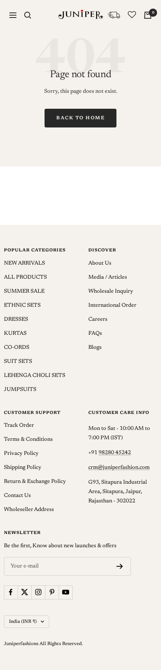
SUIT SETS (18, 361)
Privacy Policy (21, 453)
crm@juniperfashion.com (119, 467)
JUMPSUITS (20, 389)
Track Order (19, 425)
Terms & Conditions (28, 439)
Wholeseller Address (29, 510)
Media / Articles (107, 277)
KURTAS (15, 333)
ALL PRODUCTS (25, 277)
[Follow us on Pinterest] (52, 592)
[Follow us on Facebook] (11, 592)
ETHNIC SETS (22, 305)
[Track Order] (114, 15)
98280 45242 (114, 453)
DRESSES (16, 319)
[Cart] (148, 15)
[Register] (119, 566)
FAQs (95, 333)
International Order (112, 305)
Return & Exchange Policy (35, 481)
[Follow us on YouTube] (65, 592)
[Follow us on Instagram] (38, 592)
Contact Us (17, 496)
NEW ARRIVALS (24, 263)
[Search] (27, 15)
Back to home (80, 118)
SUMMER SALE (24, 291)
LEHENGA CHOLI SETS (34, 375)
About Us (99, 263)
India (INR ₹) (23, 621)
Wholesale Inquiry (110, 291)
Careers (97, 319)
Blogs (95, 347)
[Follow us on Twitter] (24, 592)
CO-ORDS (16, 347)
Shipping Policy (22, 467)
